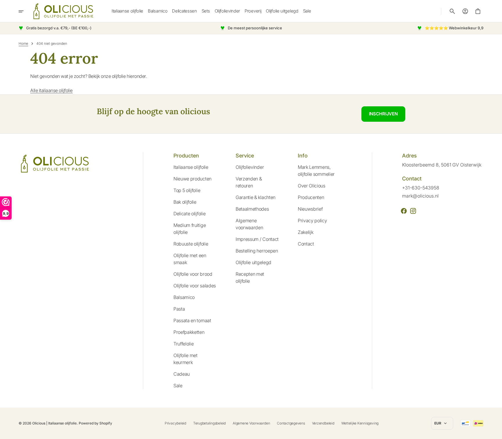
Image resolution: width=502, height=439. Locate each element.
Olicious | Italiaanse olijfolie (54, 423)
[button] (452, 11)
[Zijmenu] (25, 11)
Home (23, 43)
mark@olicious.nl (420, 196)
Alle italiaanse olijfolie (51, 90)
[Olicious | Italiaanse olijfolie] (63, 11)
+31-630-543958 (420, 188)
